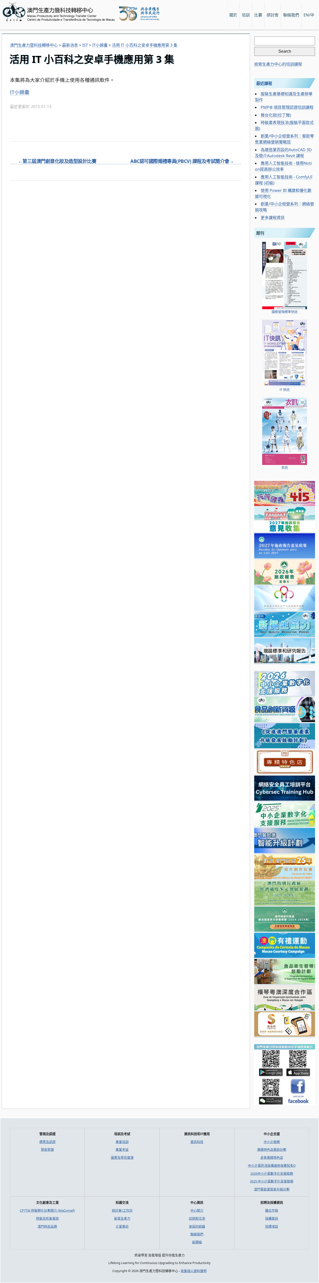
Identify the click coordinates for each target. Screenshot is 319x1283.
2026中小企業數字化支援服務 (271, 1173)
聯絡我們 (196, 1234)
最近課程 (264, 83)
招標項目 (271, 1226)
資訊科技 (196, 1142)
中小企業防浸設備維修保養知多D (272, 1165)
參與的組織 (197, 1226)
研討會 (273, 15)
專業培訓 (122, 1142)
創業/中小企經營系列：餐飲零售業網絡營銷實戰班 (284, 139)
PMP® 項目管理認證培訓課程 (287, 107)
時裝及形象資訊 (47, 1218)
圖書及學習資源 (122, 1157)
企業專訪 (122, 1226)
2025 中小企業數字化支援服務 (271, 1181)
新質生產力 (122, 1218)
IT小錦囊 (19, 92)
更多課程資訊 (273, 217)
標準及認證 (47, 1142)
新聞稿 (197, 1242)
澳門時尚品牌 (47, 1226)
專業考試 (122, 1149)
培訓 (246, 15)
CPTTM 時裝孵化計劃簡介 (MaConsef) (47, 1210)
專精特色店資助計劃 (271, 1149)
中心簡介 (196, 1210)
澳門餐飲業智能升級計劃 (272, 1189)
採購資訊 (271, 1218)
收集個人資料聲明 (194, 1271)
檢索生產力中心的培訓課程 (278, 64)
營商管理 (47, 1149)
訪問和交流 (197, 1218)
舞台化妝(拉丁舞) (276, 115)
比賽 (258, 15)
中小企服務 (272, 1142)
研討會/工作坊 (122, 1210)
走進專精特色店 (271, 1157)
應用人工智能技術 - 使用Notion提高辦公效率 (283, 166)
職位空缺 (271, 1210)
